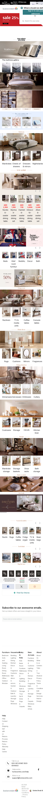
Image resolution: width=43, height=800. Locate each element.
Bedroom (5, 655)
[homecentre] (11, 8)
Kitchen (13, 663)
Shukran (39, 676)
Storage (13, 698)
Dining (13, 660)
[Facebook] (38, 769)
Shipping (5, 726)
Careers (39, 665)
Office (4, 678)
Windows (14, 704)
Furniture (31, 658)
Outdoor (5, 681)
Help (3, 719)
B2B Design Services (40, 693)
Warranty (5, 746)
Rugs (12, 701)
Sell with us (3, 731)
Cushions (14, 673)
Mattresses (6, 676)
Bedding (13, 655)
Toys (21, 694)
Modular (5, 683)
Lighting (13, 658)
